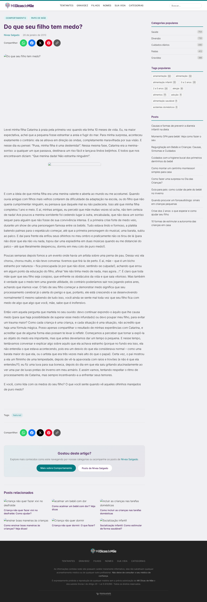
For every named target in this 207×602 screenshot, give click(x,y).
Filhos (95, 5)
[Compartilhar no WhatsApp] (23, 43)
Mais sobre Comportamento (56, 468)
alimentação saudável (165, 101)
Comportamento (16, 18)
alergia (178, 88)
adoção (176, 95)
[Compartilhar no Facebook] (31, 43)
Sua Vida (120, 5)
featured (17, 415)
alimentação (183, 76)
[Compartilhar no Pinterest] (48, 43)
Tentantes (67, 5)
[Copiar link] (57, 43)
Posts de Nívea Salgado (95, 468)
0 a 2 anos (188, 82)
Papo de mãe (38, 18)
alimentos (159, 95)
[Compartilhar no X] (40, 43)
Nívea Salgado (12, 35)
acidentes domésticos (165, 107)
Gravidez (82, 5)
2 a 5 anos (160, 88)
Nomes (107, 5)
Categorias (136, 5)
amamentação (162, 76)
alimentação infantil (164, 82)
